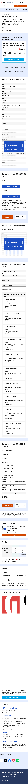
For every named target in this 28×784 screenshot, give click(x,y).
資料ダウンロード (7, 6)
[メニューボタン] (25, 2)
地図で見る (5, 107)
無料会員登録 (21, 6)
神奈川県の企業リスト (9, 9)
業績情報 (23, 67)
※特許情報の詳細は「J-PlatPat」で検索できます (13, 472)
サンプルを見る (21, 576)
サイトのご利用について (8, 515)
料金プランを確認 (7, 729)
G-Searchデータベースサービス (13, 697)
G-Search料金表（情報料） (12, 561)
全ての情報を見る (13, 145)
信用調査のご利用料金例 (12, 559)
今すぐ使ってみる (15, 535)
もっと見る (15, 493)
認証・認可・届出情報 (19, 71)
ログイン (21, 2)
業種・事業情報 (14, 67)
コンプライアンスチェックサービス (9, 776)
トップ (2, 9)
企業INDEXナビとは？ (19, 217)
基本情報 (6, 67)
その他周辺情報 (7, 71)
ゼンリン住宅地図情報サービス (8, 781)
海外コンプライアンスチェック (8, 779)
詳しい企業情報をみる (14, 59)
